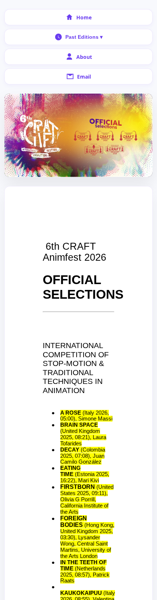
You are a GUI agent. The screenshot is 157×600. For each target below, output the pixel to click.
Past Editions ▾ (84, 37)
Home (84, 17)
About (84, 56)
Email (84, 76)
